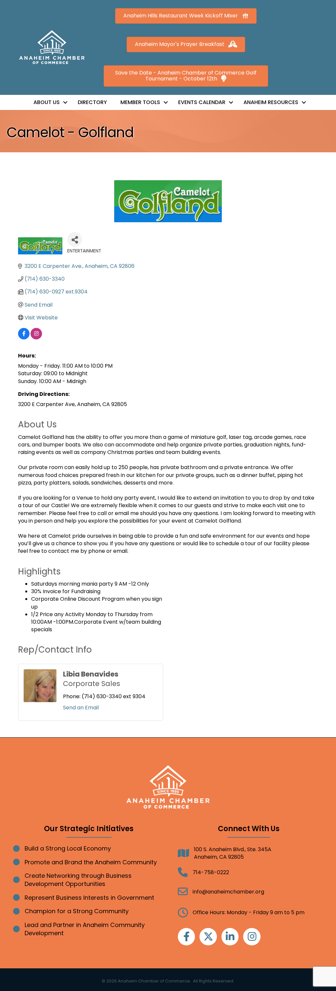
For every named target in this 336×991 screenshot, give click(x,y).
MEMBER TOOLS (140, 102)
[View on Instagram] (36, 337)
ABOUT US (46, 102)
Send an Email (81, 707)
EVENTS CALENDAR (201, 102)
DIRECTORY (92, 102)
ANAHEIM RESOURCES (270, 102)
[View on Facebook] (24, 337)
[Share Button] (74, 239)
